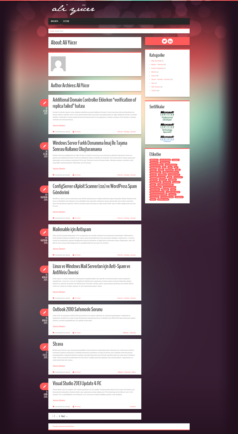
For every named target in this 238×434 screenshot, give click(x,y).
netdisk (153, 185)
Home (52, 31)
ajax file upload (165, 160)
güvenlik (153, 175)
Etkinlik (153, 72)
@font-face (154, 160)
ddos (170, 167)
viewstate (172, 194)
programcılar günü (169, 187)
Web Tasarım (155, 87)
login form (154, 180)
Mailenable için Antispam (72, 229)
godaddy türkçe (155, 172)
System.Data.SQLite (173, 192)
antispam (175, 160)
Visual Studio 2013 (167, 197)
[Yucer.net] (73, 9)
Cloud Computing (157, 68)
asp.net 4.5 (154, 162)
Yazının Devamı (59, 125)
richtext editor (155, 189)
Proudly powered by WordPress (63, 426)
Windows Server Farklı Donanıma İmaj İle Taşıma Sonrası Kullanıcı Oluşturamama (90, 146)
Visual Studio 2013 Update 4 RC (77, 383)
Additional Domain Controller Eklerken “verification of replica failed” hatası (94, 103)
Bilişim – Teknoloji (157, 64)
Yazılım (133, 406)
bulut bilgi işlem (155, 167)
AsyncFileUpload (171, 165)
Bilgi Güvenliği (156, 61)
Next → (64, 416)
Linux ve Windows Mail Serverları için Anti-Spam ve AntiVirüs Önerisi (91, 269)
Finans (161, 170)
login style (163, 180)
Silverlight (165, 189)
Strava (58, 344)
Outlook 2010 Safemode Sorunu (77, 309)
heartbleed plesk (174, 175)
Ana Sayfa (54, 21)
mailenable (172, 180)
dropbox (153, 170)
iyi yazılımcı (178, 177)
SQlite (173, 189)
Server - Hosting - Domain (127, 132)
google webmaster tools (171, 172)
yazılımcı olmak (163, 199)
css (164, 167)
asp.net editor (165, 162)
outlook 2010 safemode (165, 185)
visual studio (154, 197)
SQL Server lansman (157, 192)
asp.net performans (157, 165)
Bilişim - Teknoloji (130, 333)
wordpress (179, 197)
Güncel (153, 76)
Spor (134, 372)
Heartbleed (162, 175)
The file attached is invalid (158, 194)
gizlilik (177, 170)
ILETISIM (66, 21)
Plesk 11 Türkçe (156, 187)
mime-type (167, 182)
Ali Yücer (78, 132)
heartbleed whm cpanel (158, 177)
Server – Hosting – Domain (160, 79)
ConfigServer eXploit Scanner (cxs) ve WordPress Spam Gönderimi (95, 189)
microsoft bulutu (155, 182)
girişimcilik (169, 170)
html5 (169, 177)
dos (176, 167)
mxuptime (176, 182)
